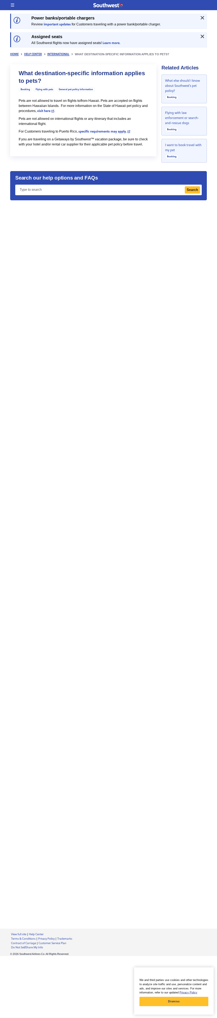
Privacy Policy (188, 992)
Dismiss (174, 1001)
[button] (12, 5)
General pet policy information (76, 89)
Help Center (33, 54)
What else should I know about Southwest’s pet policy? (182, 86)
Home (14, 54)
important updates (57, 24)
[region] (174, 991)
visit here (43, 111)
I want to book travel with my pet (183, 147)
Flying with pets (44, 89)
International (58, 54)
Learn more (111, 43)
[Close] (202, 17)
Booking (25, 89)
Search (192, 190)
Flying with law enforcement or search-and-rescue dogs (182, 118)
